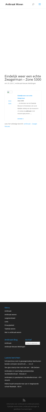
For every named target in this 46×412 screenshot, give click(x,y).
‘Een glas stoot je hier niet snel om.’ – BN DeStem (22, 367)
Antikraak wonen (11, 314)
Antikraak (8, 311)
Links (6, 322)
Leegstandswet (10, 318)
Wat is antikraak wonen (13, 332)
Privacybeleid (9, 325)
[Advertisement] (23, 49)
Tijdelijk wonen (10, 329)
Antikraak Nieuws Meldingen (25, 83)
